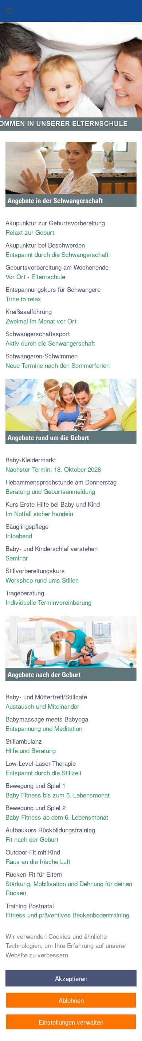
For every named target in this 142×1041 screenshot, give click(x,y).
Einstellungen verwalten (71, 1021)
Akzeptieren (71, 978)
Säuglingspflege (26, 531)
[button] (9, 11)
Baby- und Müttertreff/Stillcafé (46, 701)
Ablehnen (71, 1000)
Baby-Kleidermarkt (53, 464)
